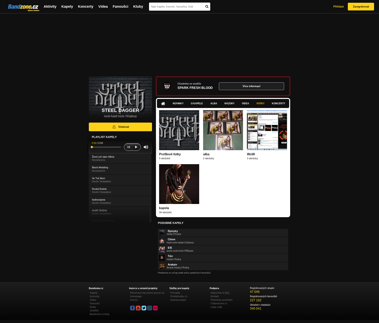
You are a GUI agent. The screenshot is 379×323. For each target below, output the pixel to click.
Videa (103, 6)
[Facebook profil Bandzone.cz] (132, 308)
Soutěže (94, 310)
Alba (213, 103)
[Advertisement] (189, 43)
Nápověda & (220, 292)
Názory (229, 103)
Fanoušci (120, 6)
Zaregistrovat (361, 6)
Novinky (178, 103)
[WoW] (267, 130)
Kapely (67, 6)
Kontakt (215, 296)
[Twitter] (144, 308)
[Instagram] (149, 308)
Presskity (175, 292)
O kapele (197, 103)
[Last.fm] (155, 308)
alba (206, 154)
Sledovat (123, 126)
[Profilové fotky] (179, 130)
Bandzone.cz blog (99, 314)
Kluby (138, 6)
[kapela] (179, 184)
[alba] (223, 130)
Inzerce (134, 300)
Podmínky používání (221, 300)
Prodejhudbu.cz (178, 296)
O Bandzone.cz (219, 303)
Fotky (261, 103)
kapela (164, 208)
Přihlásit (338, 6)
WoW (251, 154)
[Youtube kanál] (138, 308)
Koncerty (85, 6)
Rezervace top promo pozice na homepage (147, 294)
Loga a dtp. (217, 307)
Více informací (251, 86)
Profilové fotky (170, 154)
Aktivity (50, 6)
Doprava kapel (178, 300)
